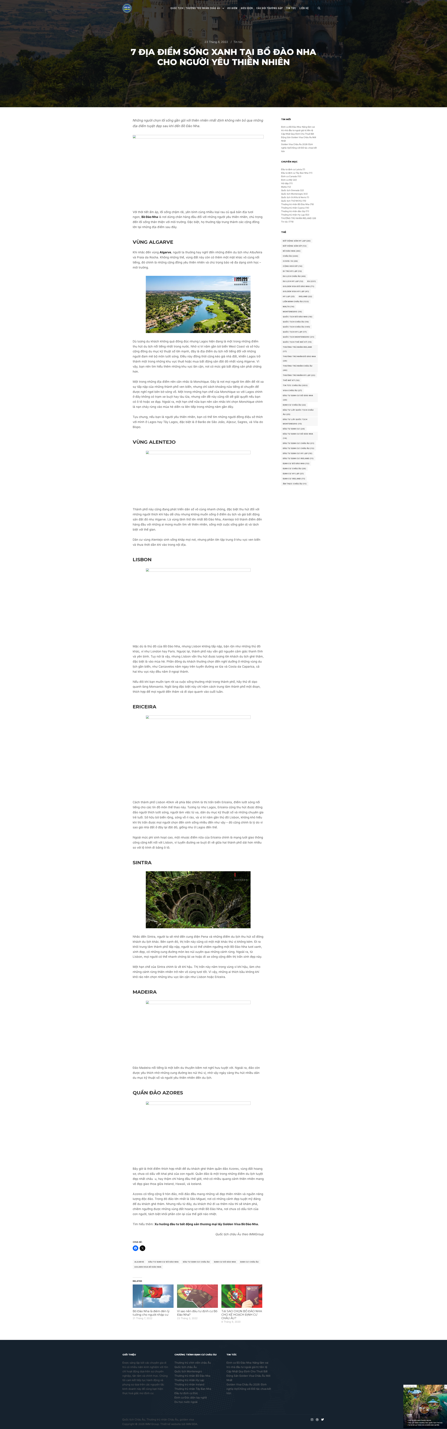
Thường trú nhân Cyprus (293, 207)
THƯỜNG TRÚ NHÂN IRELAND (296, 218)
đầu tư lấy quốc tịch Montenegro (295, 421)
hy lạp (289, 296)
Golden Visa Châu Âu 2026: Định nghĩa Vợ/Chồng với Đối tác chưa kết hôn (299, 148)
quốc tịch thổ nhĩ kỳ (297, 342)
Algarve (139, 1262)
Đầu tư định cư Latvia (291, 169)
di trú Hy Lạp (292, 271)
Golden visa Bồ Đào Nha (147, 1267)
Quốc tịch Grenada (290, 190)
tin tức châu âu (295, 385)
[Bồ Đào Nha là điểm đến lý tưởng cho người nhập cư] (153, 1296)
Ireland (305, 296)
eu (311, 281)
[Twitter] (322, 1419)
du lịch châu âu (294, 276)
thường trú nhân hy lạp (299, 375)
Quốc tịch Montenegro (292, 193)
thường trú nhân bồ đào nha (299, 358)
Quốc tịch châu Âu (185, 1367)
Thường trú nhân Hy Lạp (293, 214)
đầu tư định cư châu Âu (196, 1262)
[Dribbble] (317, 1419)
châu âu (290, 256)
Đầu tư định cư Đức (186, 1393)
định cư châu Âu (249, 1262)
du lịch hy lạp (293, 281)
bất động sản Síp (295, 246)
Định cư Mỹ (286, 180)
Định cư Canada (289, 176)
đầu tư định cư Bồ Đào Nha (298, 436)
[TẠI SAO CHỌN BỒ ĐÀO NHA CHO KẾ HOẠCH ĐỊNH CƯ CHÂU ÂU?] (241, 1296)
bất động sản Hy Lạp (297, 241)
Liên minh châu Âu (296, 301)
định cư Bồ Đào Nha (296, 463)
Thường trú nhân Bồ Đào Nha (295, 204)
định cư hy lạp (293, 473)
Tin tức (238, 42)
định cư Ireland (294, 479)
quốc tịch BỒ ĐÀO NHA (297, 317)
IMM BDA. (192, 1424)
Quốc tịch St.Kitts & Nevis (293, 197)
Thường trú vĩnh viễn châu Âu (192, 1362)
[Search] (319, 8)
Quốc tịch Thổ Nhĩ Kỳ (291, 200)
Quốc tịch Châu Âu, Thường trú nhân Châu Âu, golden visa (158, 1419)
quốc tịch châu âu (296, 327)
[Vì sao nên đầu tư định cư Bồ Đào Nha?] (197, 1296)
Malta (284, 187)
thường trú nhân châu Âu (297, 368)
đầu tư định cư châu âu (298, 448)
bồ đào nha (292, 251)
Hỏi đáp (285, 183)
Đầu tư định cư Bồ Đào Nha (163, 1262)
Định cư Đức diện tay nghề (190, 1397)
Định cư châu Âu (294, 405)
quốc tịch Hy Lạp (295, 332)
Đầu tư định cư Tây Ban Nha (294, 173)
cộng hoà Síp (292, 266)
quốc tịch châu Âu (296, 322)
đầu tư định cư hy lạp (297, 453)
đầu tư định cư (294, 429)
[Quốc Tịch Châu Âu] (127, 8)
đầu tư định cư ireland (298, 458)
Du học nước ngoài (185, 1402)
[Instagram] (312, 1419)
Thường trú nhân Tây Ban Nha (192, 1388)
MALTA (288, 306)
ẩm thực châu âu (295, 484)
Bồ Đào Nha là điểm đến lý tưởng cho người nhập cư (151, 1313)
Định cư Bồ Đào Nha (225, 1262)
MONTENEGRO (292, 312)
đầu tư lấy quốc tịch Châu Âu (298, 412)
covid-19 (290, 261)
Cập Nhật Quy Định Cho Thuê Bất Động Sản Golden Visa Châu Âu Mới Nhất (298, 137)
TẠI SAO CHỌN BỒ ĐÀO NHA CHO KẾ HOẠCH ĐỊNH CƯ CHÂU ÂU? (241, 1315)
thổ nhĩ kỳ (291, 380)
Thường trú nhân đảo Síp (293, 211)
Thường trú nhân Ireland (189, 1384)
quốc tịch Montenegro (298, 337)
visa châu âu (292, 390)
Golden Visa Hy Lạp (296, 291)
